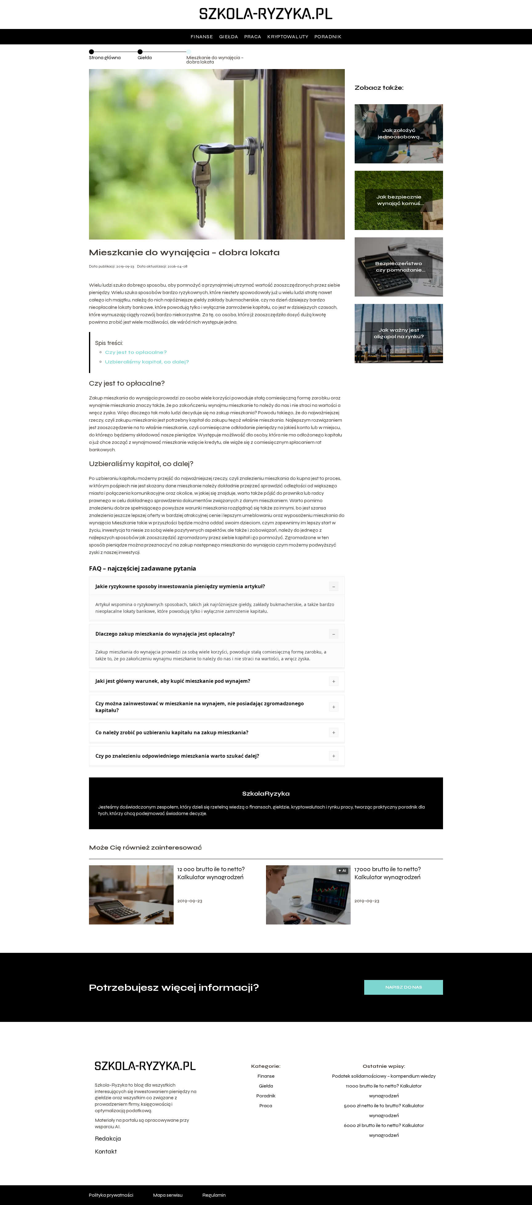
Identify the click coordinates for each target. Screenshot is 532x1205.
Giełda (228, 36)
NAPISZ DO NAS (403, 987)
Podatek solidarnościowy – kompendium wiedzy (384, 1076)
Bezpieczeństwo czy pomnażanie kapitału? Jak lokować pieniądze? (399, 267)
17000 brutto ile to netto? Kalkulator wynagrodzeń (387, 873)
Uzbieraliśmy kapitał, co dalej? (147, 362)
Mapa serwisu (168, 1195)
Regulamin (214, 1195)
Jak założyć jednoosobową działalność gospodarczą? (399, 134)
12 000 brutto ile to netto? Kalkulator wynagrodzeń (211, 873)
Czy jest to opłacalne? (136, 352)
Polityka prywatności (111, 1195)
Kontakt (106, 1151)
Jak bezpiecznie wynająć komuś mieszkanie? (398, 200)
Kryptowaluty (287, 36)
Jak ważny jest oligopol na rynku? (399, 333)
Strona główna (105, 57)
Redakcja (108, 1138)
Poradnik (328, 36)
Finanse (202, 36)
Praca (252, 36)
